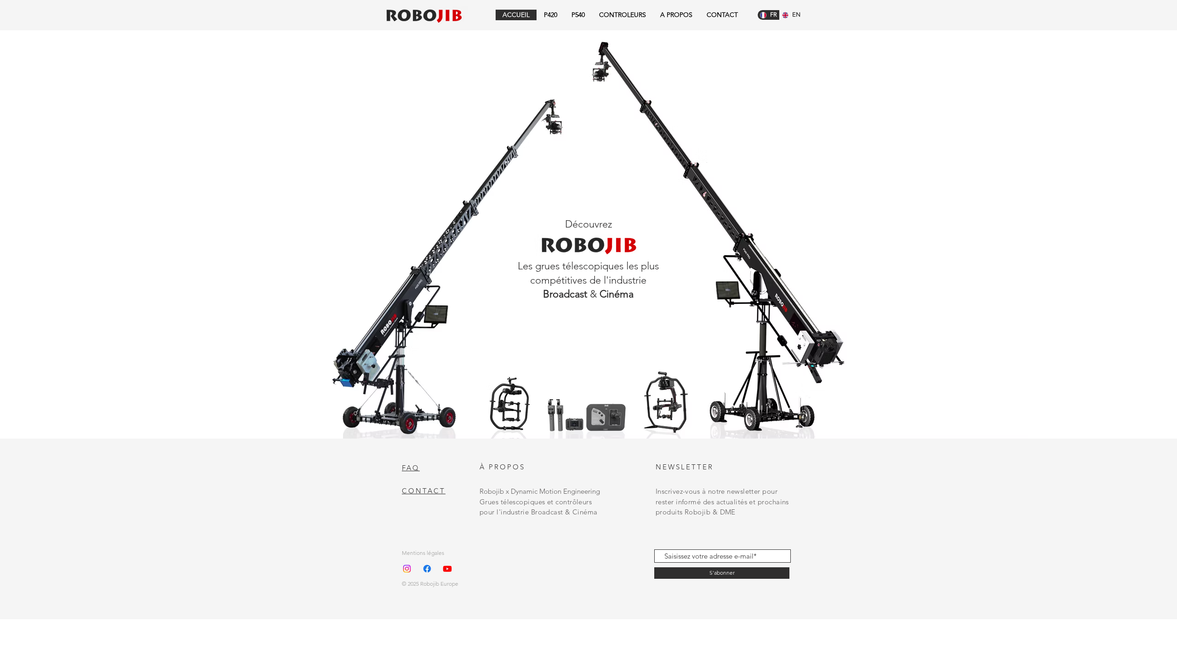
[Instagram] (407, 569)
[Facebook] (427, 569)
